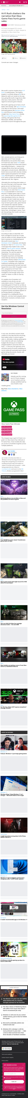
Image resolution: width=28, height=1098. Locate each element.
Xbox (8, 9)
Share (5, 58)
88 (20, 94)
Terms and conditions (7, 1054)
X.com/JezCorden (6, 469)
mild (18, 162)
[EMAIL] (14, 454)
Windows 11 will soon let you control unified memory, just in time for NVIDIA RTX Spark (15, 1016)
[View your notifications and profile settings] (19, 2)
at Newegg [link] (6, 432)
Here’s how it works (14, 36)
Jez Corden (11, 25)
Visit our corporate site (12, 1044)
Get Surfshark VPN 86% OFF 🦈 (16, 5)
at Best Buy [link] (7, 429)
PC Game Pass (18, 245)
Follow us (16, 58)
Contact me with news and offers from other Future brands (14, 1077)
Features (4, 25)
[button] (26, 2)
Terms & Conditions (12, 1088)
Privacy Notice (20, 321)
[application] (14, 144)
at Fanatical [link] (7, 434)
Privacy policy (5, 1060)
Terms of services (18, 320)
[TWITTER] (9, 454)
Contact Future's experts (7, 1057)
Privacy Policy (19, 1087)
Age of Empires (21, 107)
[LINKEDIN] (12, 454)
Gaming (3, 9)
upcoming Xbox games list (12, 116)
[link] (5, 377)
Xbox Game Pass (14, 114)
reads (3, 175)
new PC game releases (14, 248)
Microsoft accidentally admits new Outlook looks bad (13, 1024)
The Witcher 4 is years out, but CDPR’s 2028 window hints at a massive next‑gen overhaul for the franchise (15, 1000)
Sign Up (14, 1081)
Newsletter (24, 58)
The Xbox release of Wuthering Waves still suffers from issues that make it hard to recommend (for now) (14, 1008)
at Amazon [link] (6, 427)
